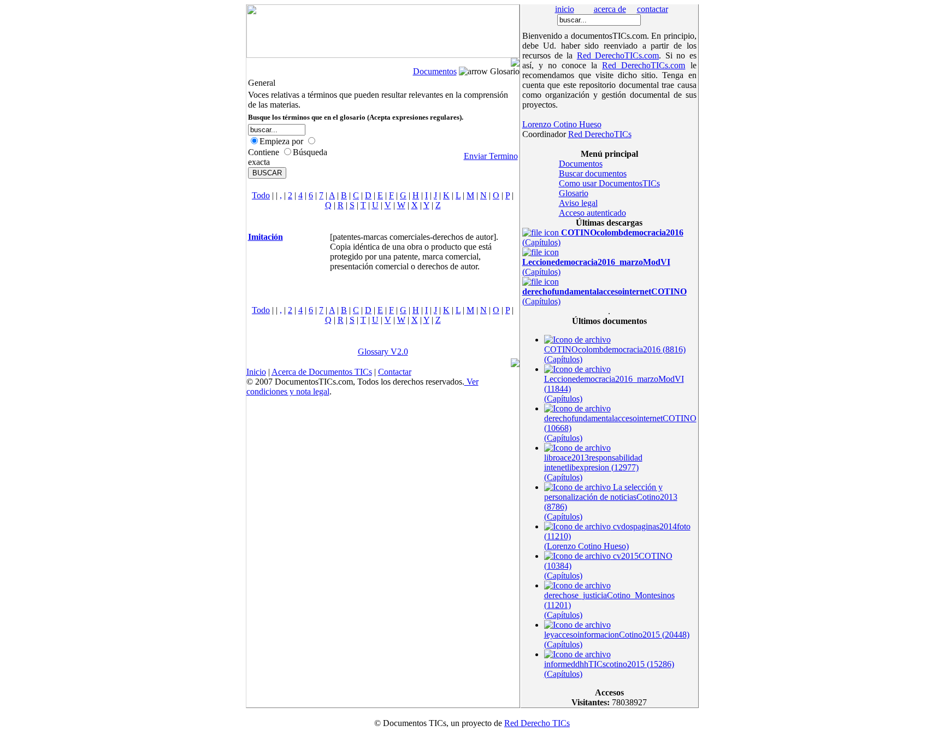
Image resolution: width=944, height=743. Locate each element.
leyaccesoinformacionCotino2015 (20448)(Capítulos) (616, 639)
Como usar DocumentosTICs (609, 183)
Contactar (394, 371)
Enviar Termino (491, 156)
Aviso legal (578, 203)
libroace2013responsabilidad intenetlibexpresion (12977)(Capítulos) (593, 467)
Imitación (265, 236)
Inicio (256, 371)
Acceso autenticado (592, 212)
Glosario (573, 193)
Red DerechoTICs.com (618, 55)
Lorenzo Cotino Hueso (561, 124)
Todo (261, 195)
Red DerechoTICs (600, 134)
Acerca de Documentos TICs (322, 371)
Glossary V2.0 (383, 351)
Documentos (435, 71)
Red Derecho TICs (537, 723)
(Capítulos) (596, 266)
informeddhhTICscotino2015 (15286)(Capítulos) (609, 669)
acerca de (610, 9)
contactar (652, 9)
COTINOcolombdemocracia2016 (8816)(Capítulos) (615, 354)
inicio (564, 9)
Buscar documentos (593, 173)
